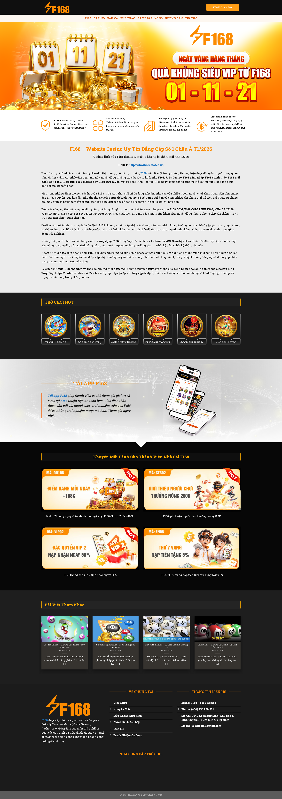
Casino (99, 18)
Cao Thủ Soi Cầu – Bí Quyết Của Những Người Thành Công (137, 646)
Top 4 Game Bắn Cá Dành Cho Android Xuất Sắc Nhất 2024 (86, 646)
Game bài (144, 18)
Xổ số (158, 18)
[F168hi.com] (57, 7)
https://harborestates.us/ (146, 165)
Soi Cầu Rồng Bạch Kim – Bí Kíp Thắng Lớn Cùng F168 (188, 646)
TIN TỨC (191, 18)
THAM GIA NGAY (223, 7)
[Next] (241, 644)
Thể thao (127, 18)
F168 (88, 18)
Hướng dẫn (174, 18)
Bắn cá (112, 18)
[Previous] (40, 644)
